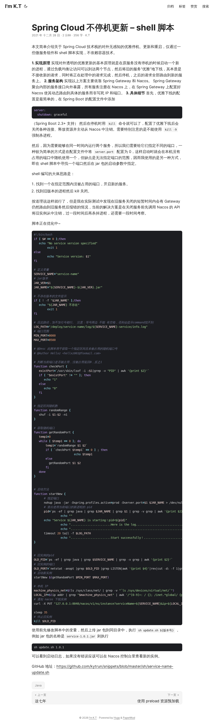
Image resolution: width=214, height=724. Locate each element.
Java (38, 685)
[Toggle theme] (25, 6)
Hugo (117, 717)
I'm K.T (13, 6)
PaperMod (129, 717)
